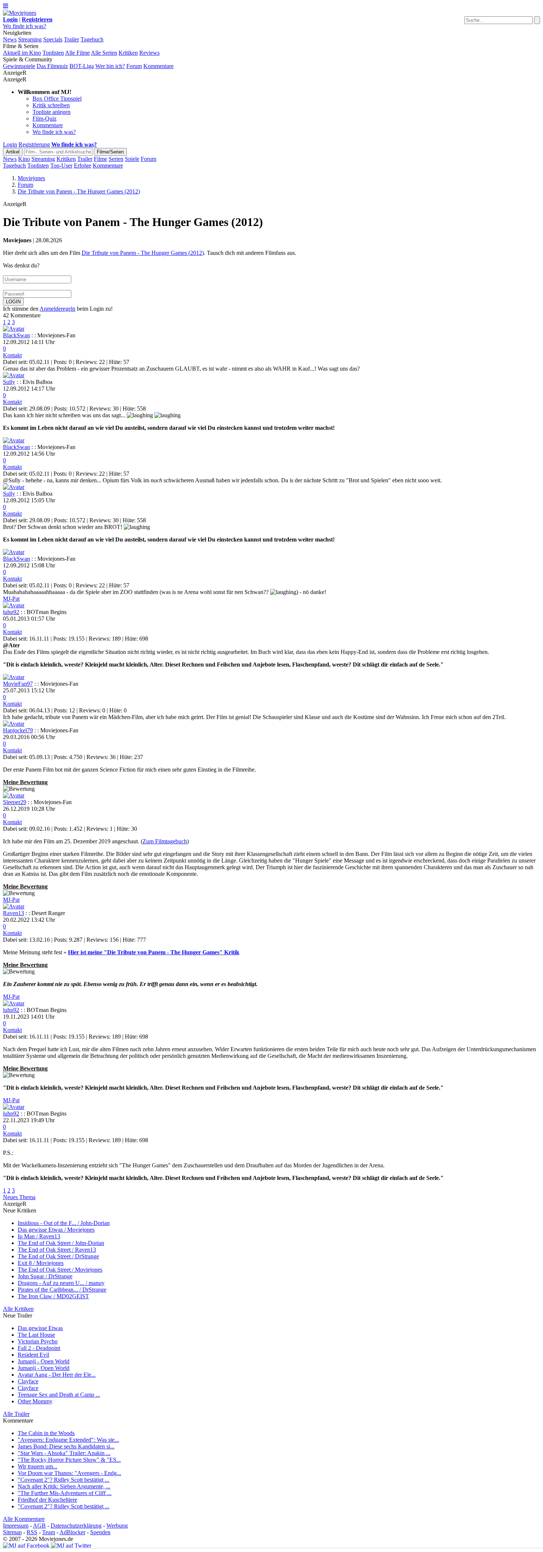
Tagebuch (92, 39)
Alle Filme (77, 53)
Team (48, 1532)
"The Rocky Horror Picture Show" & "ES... (69, 1460)
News (10, 39)
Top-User (61, 165)
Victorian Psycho (38, 1341)
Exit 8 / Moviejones (41, 1263)
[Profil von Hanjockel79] (13, 724)
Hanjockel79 (18, 730)
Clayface (28, 1381)
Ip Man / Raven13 (39, 1236)
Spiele (132, 159)
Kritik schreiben (51, 105)
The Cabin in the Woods (46, 1433)
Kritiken (128, 53)
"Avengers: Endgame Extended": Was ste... (68, 1440)
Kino (24, 159)
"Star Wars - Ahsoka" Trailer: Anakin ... (64, 1453)
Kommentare (158, 66)
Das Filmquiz (52, 66)
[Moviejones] (19, 13)
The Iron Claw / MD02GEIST (53, 1296)
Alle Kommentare (24, 1519)
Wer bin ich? (110, 66)
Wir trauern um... (37, 1466)
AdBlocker (72, 1532)
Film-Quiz (45, 118)
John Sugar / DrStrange (45, 1276)
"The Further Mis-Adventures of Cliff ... (65, 1493)
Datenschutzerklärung (76, 1525)
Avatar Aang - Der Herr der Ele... (57, 1375)
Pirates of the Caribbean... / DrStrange (62, 1289)
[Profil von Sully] (13, 375)
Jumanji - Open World (43, 1361)
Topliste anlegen (52, 112)
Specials (52, 39)
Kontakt (12, 355)
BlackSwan (16, 335)
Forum (134, 66)
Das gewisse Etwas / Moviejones (56, 1230)
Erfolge (82, 165)
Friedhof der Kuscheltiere (47, 1500)
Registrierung (34, 144)
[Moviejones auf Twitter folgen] (71, 1545)
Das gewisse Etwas (40, 1328)
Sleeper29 (14, 802)
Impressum (15, 1525)
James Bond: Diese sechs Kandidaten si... (66, 1446)
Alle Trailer (16, 1414)
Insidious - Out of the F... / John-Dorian (64, 1223)
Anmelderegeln (57, 309)
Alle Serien (104, 53)
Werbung (117, 1525)
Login (10, 144)
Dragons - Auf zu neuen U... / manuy (61, 1283)
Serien (116, 159)
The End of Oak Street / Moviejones (60, 1269)
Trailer (71, 39)
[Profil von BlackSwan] (13, 328)
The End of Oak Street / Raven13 (57, 1249)
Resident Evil (33, 1355)
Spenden (100, 1532)
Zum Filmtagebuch (165, 841)
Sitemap (12, 1532)
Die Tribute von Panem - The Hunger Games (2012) (143, 253)
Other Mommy (35, 1401)
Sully (9, 382)
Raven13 (13, 913)
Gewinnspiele (19, 66)
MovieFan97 (18, 684)
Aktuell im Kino (22, 53)
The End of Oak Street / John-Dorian (61, 1243)
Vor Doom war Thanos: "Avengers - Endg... (69, 1473)
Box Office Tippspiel (57, 98)
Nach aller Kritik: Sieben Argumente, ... (64, 1486)
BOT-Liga (81, 66)
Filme (100, 159)
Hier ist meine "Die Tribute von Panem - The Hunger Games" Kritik (153, 952)
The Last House (36, 1335)
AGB (39, 1525)
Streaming (30, 39)
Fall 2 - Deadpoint (39, 1348)
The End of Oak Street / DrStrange (58, 1256)
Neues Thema (19, 1197)
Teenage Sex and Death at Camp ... (59, 1394)
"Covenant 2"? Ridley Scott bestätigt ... (63, 1480)
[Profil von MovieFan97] (13, 677)
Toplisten (53, 53)
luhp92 (11, 612)
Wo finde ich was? (24, 26)
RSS (32, 1532)
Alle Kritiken (18, 1309)
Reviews (149, 53)
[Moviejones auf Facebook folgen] (26, 1545)
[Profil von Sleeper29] (13, 795)
